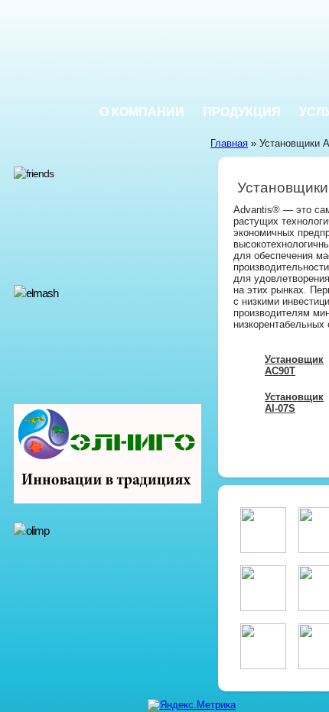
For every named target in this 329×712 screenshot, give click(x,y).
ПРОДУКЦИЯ (242, 111)
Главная (229, 143)
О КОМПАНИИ (141, 111)
